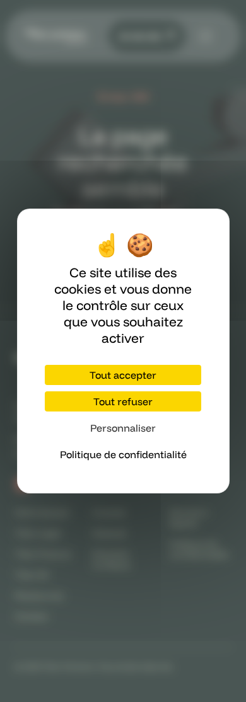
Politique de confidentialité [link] (123, 454)
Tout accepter (123, 375)
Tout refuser (123, 401)
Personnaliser (123, 428)
